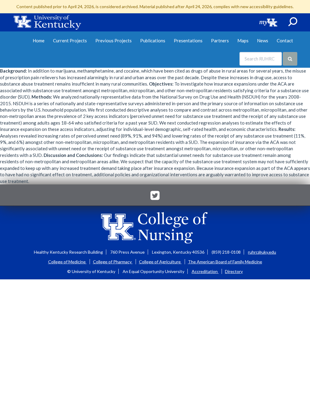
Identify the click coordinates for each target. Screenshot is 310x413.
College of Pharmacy (113, 261)
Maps (243, 40)
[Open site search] (292, 22)
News (262, 40)
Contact (285, 40)
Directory (234, 271)
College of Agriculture (160, 261)
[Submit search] (290, 59)
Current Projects (70, 40)
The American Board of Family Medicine (225, 261)
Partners (220, 40)
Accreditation (205, 271)
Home (39, 40)
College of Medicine (67, 261)
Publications (152, 40)
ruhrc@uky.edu (262, 252)
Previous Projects (113, 40)
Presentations (188, 40)
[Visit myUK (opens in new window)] (268, 22)
